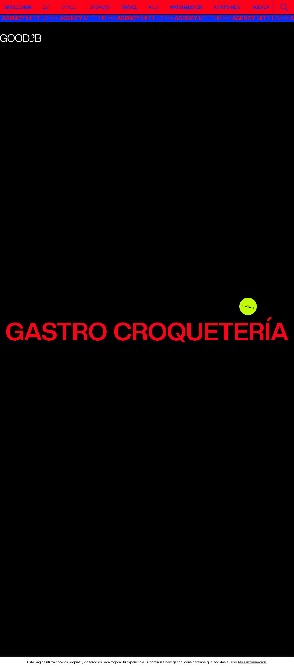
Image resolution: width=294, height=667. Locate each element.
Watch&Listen (186, 7)
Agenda (260, 7)
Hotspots (98, 7)
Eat (46, 7)
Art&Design (17, 7)
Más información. (252, 662)
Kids (153, 7)
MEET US (30, 18)
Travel (129, 7)
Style (68, 7)
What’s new (227, 7)
